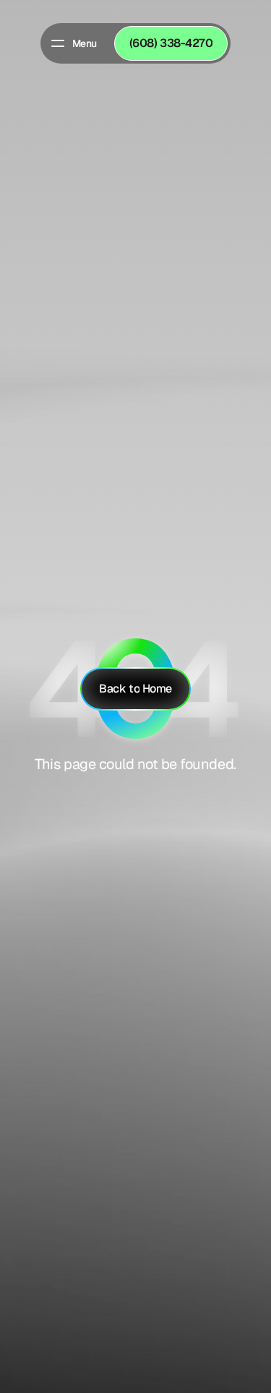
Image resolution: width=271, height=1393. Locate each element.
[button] (73, 43)
